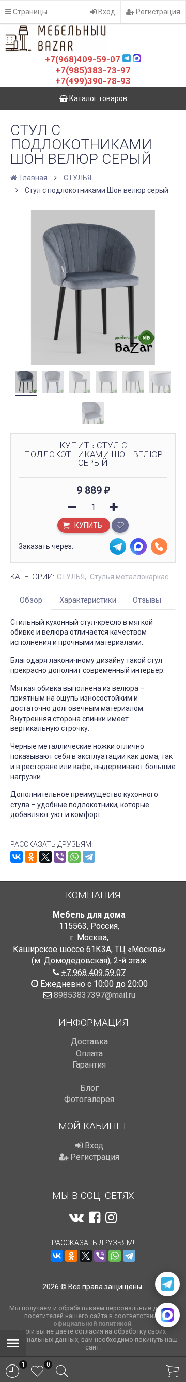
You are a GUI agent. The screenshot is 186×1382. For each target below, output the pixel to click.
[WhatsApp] (74, 857)
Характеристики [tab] (87, 600)
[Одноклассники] (31, 857)
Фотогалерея (89, 1099)
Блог (89, 1088)
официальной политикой (92, 1323)
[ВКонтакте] (16, 857)
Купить (87, 525)
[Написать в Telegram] (167, 1284)
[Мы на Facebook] (94, 1217)
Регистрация (157, 12)
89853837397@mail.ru (94, 995)
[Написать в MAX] (167, 1315)
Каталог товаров (97, 98)
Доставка (89, 1041)
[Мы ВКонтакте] (76, 1217)
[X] (45, 857)
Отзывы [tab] (147, 600)
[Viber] (60, 857)
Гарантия (89, 1065)
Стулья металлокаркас (129, 577)
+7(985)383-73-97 (93, 70)
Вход (106, 12)
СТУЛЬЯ (77, 178)
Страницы (29, 12)
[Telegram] (89, 857)
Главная (33, 178)
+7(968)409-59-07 (82, 59)
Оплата (89, 1053)
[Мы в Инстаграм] (111, 1217)
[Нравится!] (120, 525)
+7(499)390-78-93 (93, 81)
